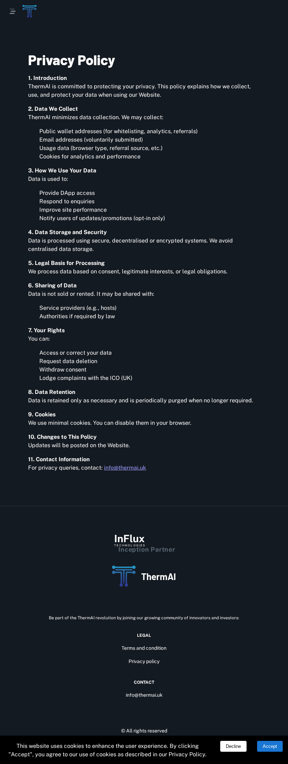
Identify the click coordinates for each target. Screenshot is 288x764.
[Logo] (29, 11)
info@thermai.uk (125, 467)
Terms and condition (144, 648)
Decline (233, 746)
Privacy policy (144, 661)
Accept (270, 746)
